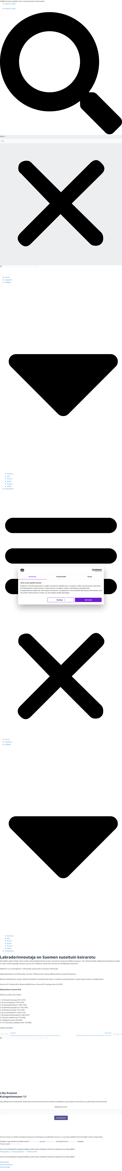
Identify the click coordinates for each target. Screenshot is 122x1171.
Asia (8, 476)
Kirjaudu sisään (10, 4)
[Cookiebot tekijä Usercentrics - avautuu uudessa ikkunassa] (93, 570)
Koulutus (10, 474)
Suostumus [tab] (32, 576)
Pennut (9, 479)
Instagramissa (50, 1141)
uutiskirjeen (73, 1141)
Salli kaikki (88, 600)
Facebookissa (34, 1141)
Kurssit (7, 277)
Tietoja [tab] (89, 576)
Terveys (9, 484)
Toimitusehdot (32, 1152)
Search (2, 136)
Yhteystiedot (9, 489)
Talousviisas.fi (15, 1144)
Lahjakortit (8, 280)
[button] (61, 73)
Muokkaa (60, 600)
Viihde (9, 486)
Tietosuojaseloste (17, 1152)
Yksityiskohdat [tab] (61, 576)
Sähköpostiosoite (61, 1107)
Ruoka (9, 481)
